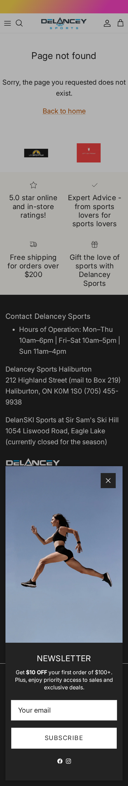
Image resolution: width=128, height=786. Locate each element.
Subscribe (64, 737)
